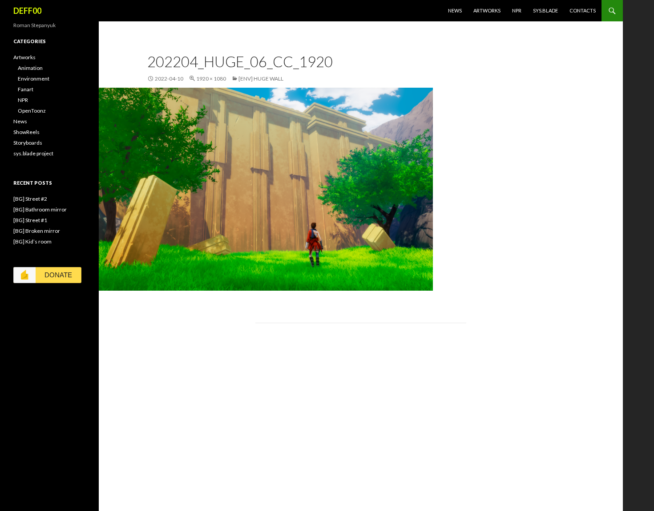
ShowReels (26, 132)
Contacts (582, 10)
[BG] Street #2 (30, 198)
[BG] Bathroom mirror (40, 209)
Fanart (25, 89)
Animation (30, 68)
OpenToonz (32, 110)
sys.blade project (33, 153)
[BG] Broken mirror (36, 230)
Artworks (487, 10)
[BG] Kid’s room (32, 241)
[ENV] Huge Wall (260, 78)
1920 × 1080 (211, 78)
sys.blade (545, 10)
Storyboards (27, 142)
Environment (33, 78)
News (455, 10)
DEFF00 (27, 11)
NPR (516, 10)
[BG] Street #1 (30, 220)
